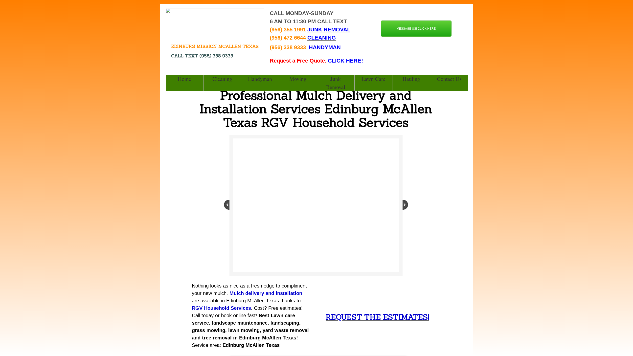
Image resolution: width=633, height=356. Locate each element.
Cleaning (222, 78)
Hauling (411, 78)
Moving (297, 78)
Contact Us (449, 78)
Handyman (260, 78)
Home (184, 78)
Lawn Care (373, 78)
